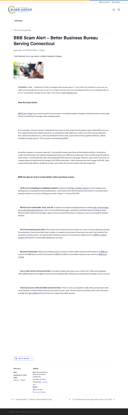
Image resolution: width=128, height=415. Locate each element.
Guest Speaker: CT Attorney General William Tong (34, 399)
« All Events (18, 20)
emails (94, 207)
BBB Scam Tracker (25, 113)
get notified (33, 293)
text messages (103, 207)
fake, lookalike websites (80, 188)
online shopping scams (69, 93)
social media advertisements (32, 210)
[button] (105, 2)
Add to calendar (23, 358)
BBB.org (104, 251)
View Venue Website (39, 392)
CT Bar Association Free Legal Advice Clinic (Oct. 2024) (92, 399)
